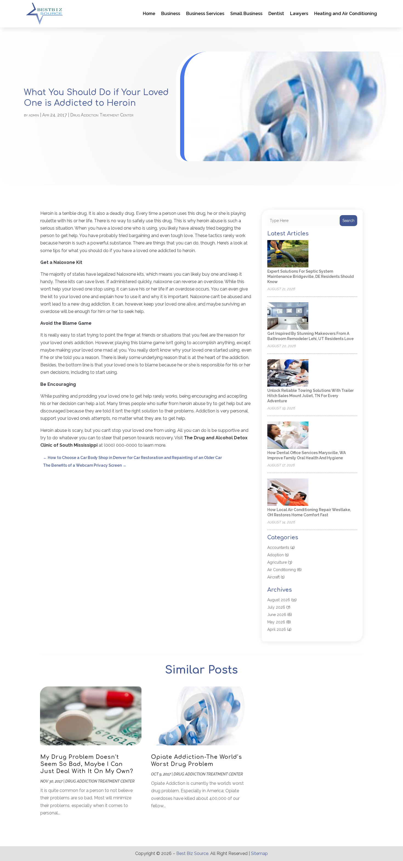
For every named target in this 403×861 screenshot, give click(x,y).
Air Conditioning (281, 570)
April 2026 (276, 629)
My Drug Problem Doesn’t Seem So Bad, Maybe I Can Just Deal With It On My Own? (86, 764)
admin (34, 115)
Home (149, 13)
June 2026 (276, 614)
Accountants (278, 547)
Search (348, 220)
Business (170, 13)
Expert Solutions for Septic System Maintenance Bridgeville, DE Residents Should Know (310, 276)
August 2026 (278, 600)
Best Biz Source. (192, 853)
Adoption (275, 555)
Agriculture (277, 562)
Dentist (276, 13)
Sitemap (259, 853)
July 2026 (276, 607)
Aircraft (273, 577)
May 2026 (276, 622)
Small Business (246, 13)
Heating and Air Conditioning (345, 13)
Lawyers (299, 13)
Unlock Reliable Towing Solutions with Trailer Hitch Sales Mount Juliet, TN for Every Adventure (310, 395)
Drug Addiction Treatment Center (101, 115)
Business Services (205, 13)
